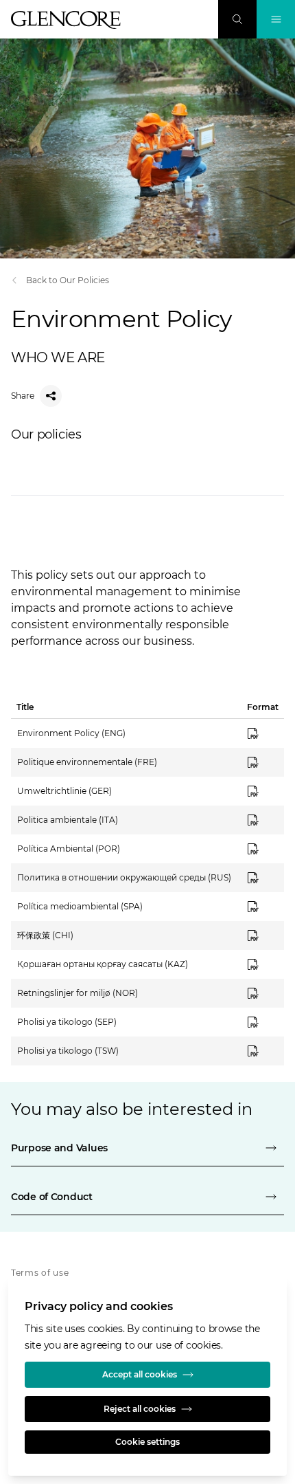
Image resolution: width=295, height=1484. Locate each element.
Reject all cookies (140, 1409)
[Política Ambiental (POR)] (261, 849)
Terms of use (40, 1272)
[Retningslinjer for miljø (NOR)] (261, 993)
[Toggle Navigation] (276, 19)
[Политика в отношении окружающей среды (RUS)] (261, 877)
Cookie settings (147, 1442)
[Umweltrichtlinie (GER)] (261, 791)
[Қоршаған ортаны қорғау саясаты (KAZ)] (261, 964)
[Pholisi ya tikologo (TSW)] (261, 1051)
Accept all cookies (139, 1374)
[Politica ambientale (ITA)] (261, 820)
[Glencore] (66, 20)
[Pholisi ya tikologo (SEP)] (261, 1022)
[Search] (237, 19)
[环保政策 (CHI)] (261, 935)
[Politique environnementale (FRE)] (261, 762)
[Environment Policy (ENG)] (261, 733)
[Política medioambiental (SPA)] (261, 906)
